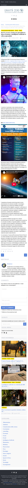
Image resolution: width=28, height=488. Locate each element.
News (20, 30)
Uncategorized (6, 464)
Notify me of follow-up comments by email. (11, 309)
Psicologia (5, 451)
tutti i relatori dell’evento (9, 122)
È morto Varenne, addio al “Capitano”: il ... (13, 361)
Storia (4, 460)
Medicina (5, 444)
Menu (15, 19)
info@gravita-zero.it (8, 482)
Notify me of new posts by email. (9, 312)
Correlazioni (6, 429)
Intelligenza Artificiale (6, 382)
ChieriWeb (15, 484)
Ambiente (4, 358)
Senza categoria (7, 453)
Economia (5, 433)
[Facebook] (12, 16)
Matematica (6, 442)
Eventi (16, 30)
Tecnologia (18, 382)
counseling (5, 431)
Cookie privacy (12, 1)
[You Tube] (16, 16)
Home (2, 1)
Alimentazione (6, 422)
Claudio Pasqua (7, 362)
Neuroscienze (6, 446)
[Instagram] (14, 16)
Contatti (6, 1)
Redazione (4, 38)
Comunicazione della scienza (12, 24)
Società (5, 455)
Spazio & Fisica (7, 458)
